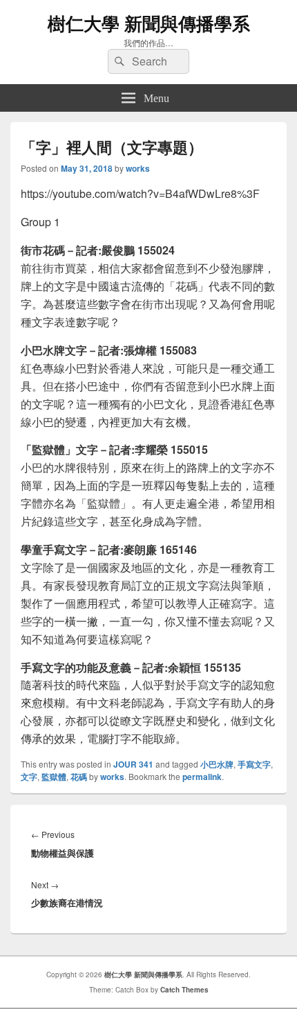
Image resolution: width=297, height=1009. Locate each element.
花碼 (78, 776)
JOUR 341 (133, 764)
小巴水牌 (216, 764)
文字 (29, 776)
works (138, 168)
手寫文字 (254, 764)
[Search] (118, 61)
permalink (202, 776)
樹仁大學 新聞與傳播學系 (149, 23)
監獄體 (53, 776)
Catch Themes (184, 990)
